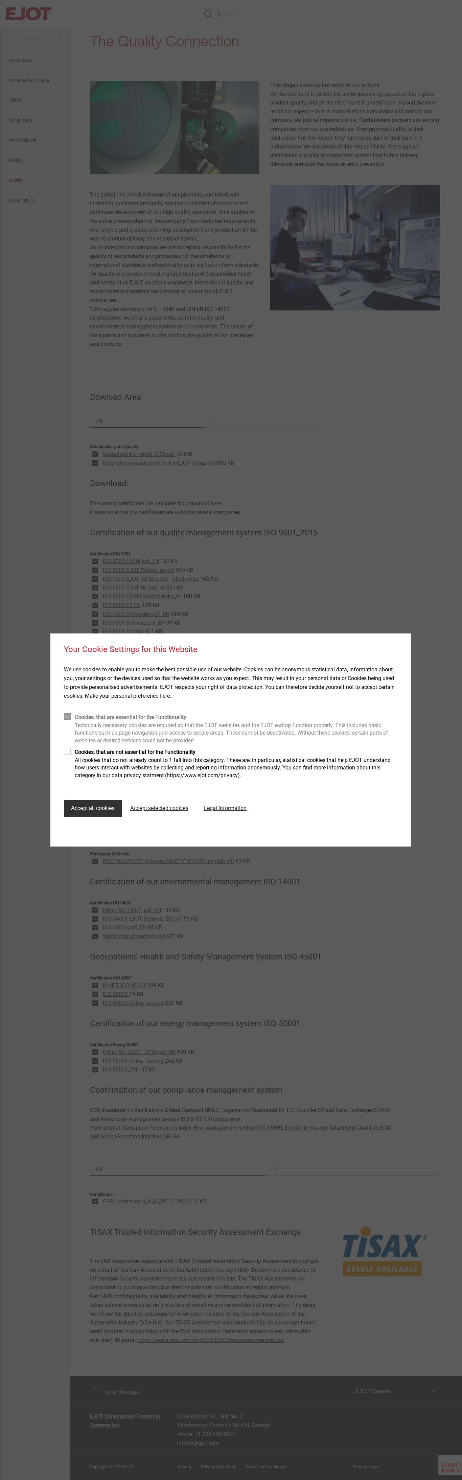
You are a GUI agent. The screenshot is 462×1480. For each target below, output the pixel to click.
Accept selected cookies (159, 808)
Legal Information (225, 808)
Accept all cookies (93, 808)
